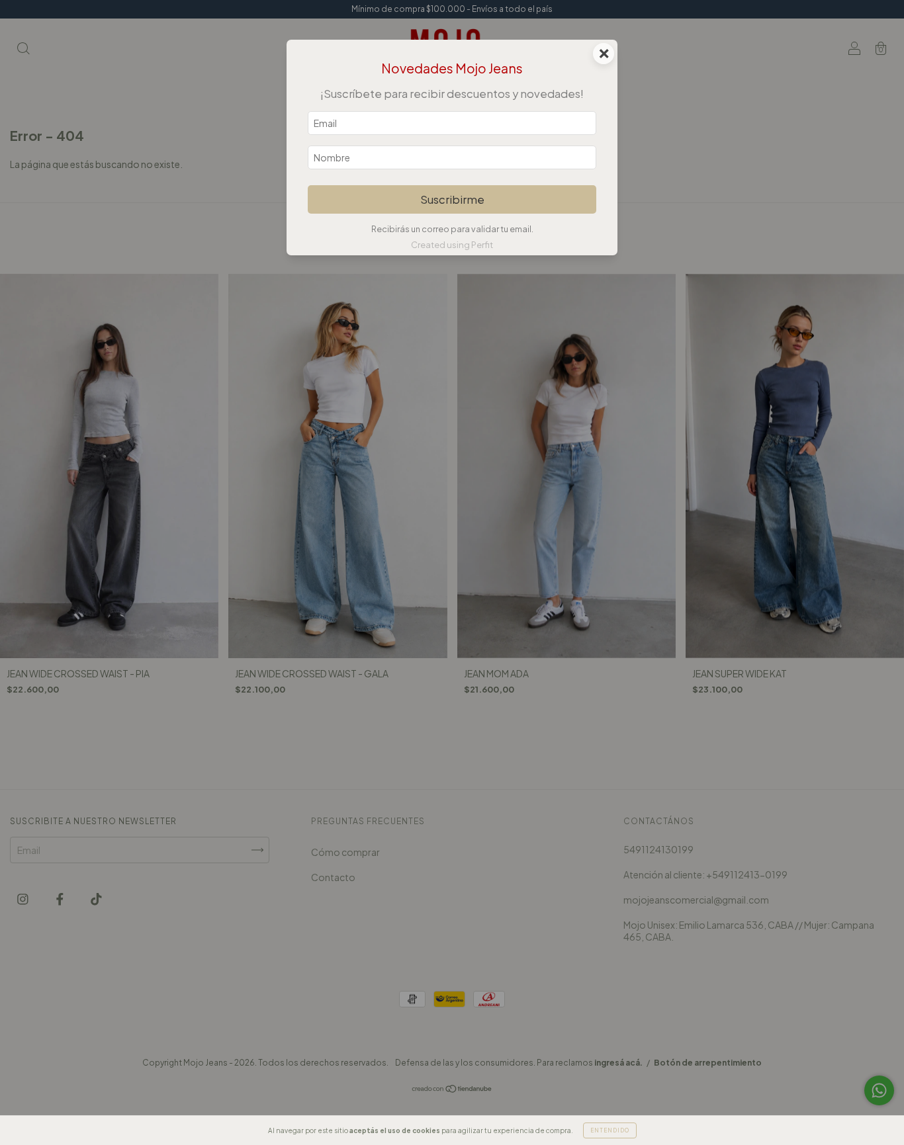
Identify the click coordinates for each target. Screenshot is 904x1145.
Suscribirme (452, 199)
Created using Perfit (452, 244)
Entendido (609, 1130)
